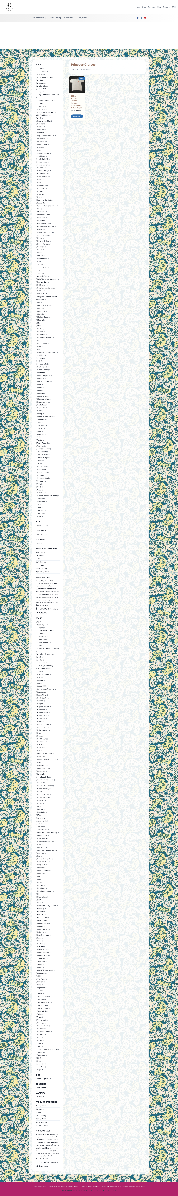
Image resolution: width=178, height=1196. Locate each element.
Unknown (40, 481)
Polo (49, 602)
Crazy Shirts (41, 174)
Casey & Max (42, 162)
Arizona (38, 583)
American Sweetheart (45, 101)
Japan (57, 597)
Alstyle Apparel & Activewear (48, 95)
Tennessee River (43, 449)
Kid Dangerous (42, 285)
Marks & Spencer (43, 317)
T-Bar (39, 437)
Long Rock (41, 311)
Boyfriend (53, 583)
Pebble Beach (42, 370)
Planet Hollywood (43, 376)
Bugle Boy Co (42, 144)
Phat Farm (41, 373)
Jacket (52, 597)
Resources (152, 7)
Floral (54, 591)
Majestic (40, 314)
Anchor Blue (41, 106)
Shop (144, 7)
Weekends (41, 502)
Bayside (40, 127)
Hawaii (48, 594)
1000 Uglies (41, 71)
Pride (39, 384)
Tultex (39, 461)
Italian (47, 597)
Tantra (39, 440)
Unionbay (40, 475)
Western (46, 613)
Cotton (39, 543)
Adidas (40, 80)
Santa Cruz (41, 405)
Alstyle (39, 92)
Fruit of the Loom (43, 215)
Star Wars (41, 425)
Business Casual (40, 586)
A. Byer (40, 74)
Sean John (41, 408)
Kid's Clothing (41, 565)
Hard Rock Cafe (43, 241)
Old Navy (40, 355)
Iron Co (40, 256)
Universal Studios (43, 478)
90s (42, 581)
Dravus (40, 191)
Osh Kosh (40, 361)
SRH (39, 422)
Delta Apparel (42, 177)
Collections (40, 556)
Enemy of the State (44, 200)
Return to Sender (43, 396)
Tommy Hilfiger (43, 458)
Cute (38, 589)
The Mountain (42, 455)
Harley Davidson (43, 244)
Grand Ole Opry (43, 235)
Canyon (40, 150)
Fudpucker (41, 217)
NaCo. (39, 329)
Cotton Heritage (43, 171)
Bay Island (41, 124)
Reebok (40, 390)
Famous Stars (44, 591)
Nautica (40, 332)
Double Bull (41, 185)
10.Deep (40, 68)
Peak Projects (42, 367)
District (40, 182)
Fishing (50, 591)
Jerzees (40, 264)
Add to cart (77, 116)
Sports (38, 605)
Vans (39, 490)
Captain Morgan (43, 153)
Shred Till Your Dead (45, 417)
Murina (39, 326)
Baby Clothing (83, 18)
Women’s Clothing (39, 18)
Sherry (39, 414)
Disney (39, 179)
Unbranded (41, 466)
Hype (39, 516)
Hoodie (44, 597)
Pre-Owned (41, 534)
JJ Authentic (42, 267)
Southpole (41, 419)
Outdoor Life (42, 364)
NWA (39, 346)
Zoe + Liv (40, 510)
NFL (38, 340)
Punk (52, 602)
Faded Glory (42, 203)
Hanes (39, 238)
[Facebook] (137, 17)
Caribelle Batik (42, 159)
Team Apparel (42, 443)
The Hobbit (41, 452)
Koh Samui (41, 294)
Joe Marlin (41, 273)
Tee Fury (40, 446)
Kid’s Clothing (69, 18)
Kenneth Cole (42, 282)
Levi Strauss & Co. (44, 305)
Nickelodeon (42, 343)
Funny (42, 594)
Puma (39, 387)
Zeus (39, 507)
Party (46, 602)
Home (138, 7)
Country (56, 586)
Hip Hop (55, 594)
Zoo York (40, 513)
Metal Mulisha (56, 600)
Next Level (41, 335)
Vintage (40, 612)
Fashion (39, 559)
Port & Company (43, 381)
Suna (39, 431)
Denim (43, 589)
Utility (39, 487)
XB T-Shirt (41, 504)
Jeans (38, 600)
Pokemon (40, 379)
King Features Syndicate (46, 288)
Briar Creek (41, 138)
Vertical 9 (40, 493)
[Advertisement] (89, 35)
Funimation (41, 220)
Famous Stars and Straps (46, 206)
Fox (38, 209)
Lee (38, 302)
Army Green (46, 583)
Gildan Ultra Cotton (44, 232)
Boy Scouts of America (45, 136)
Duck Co (40, 194)
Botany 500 (41, 133)
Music (42, 602)
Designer (50, 589)
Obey (39, 349)
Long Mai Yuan (42, 308)
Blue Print (40, 130)
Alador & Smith (42, 86)
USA (39, 484)
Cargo (47, 586)
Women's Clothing (42, 572)
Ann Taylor (41, 109)
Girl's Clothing (41, 562)
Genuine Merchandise (45, 226)
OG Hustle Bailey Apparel (46, 352)
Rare (56, 602)
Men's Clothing (41, 569)
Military (37, 602)
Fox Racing (41, 212)
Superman (41, 434)
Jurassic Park (42, 276)
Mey (39, 323)
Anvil (39, 118)
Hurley (39, 250)
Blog (159, 7)
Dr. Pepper (41, 188)
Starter (40, 428)
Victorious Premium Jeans (47, 496)
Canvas (40, 147)
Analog (40, 103)
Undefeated (41, 469)
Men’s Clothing (55, 18)
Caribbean (41, 156)
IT (38, 261)
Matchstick (41, 320)
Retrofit (40, 393)
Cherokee (40, 168)
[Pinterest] (145, 17)
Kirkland (40, 291)
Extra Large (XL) (43, 525)
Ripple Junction (43, 399)
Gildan (39, 229)
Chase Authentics (44, 165)
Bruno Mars (41, 141)
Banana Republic (43, 121)
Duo (38, 197)
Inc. (38, 253)
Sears (39, 411)
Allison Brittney (42, 89)
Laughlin (49, 600)
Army (42, 583)
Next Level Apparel (44, 338)
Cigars (51, 586)
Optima (40, 358)
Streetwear (43, 608)
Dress (37, 591)
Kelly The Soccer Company (47, 279)
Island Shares (42, 259)
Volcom (40, 499)
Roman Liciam (42, 402)
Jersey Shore (44, 600)
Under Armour (42, 472)
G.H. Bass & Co (43, 223)
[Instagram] (141, 17)
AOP (57, 581)
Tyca (39, 463)
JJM (38, 270)
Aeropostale (41, 83)
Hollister (40, 247)
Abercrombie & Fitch (45, 77)
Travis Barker (54, 609)
